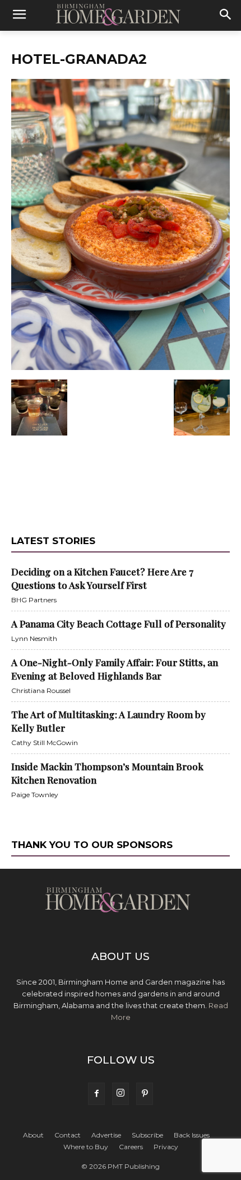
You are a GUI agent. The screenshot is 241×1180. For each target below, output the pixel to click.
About (33, 1135)
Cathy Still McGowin (44, 742)
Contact (67, 1135)
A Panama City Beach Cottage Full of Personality (118, 623)
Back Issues (192, 1135)
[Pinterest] (144, 1094)
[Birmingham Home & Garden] (120, 15)
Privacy (166, 1146)
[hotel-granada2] (120, 368)
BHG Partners (34, 600)
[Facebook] (96, 1094)
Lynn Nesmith (34, 638)
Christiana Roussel (41, 690)
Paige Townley (34, 794)
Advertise (106, 1135)
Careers (131, 1146)
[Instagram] (120, 1094)
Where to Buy (85, 1146)
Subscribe (147, 1135)
